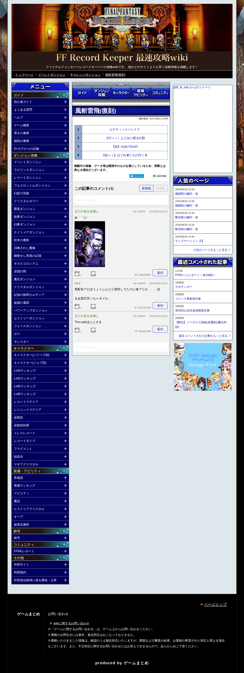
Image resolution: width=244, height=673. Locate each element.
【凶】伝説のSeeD (125, 146)
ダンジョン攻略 (101, 92)
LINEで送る (159, 176)
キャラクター (121, 92)
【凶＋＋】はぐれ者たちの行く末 (125, 155)
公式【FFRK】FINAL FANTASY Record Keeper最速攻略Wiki (122, 58)
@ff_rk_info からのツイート (192, 87)
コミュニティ (160, 92)
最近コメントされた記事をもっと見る (203, 335)
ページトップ (215, 604)
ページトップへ (182, 401)
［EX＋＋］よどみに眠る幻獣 (124, 138)
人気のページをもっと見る (210, 249)
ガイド (82, 92)
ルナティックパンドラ (124, 129)
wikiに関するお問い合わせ (71, 623)
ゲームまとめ (136, 663)
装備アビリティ (140, 92)
